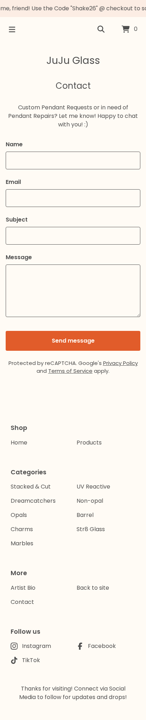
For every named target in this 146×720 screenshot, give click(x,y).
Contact (22, 602)
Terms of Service (70, 371)
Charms (22, 529)
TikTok (31, 660)
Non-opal (90, 501)
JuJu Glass (73, 60)
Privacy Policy (120, 363)
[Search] (101, 29)
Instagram (36, 646)
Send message (73, 341)
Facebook (102, 646)
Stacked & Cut (31, 486)
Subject (17, 220)
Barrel (85, 515)
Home (19, 442)
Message (19, 257)
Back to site (93, 588)
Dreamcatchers (33, 501)
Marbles (22, 543)
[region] (73, 8)
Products (89, 442)
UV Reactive (93, 486)
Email (13, 182)
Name (14, 144)
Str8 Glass (91, 529)
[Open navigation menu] (12, 29)
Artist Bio (23, 588)
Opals (19, 515)
